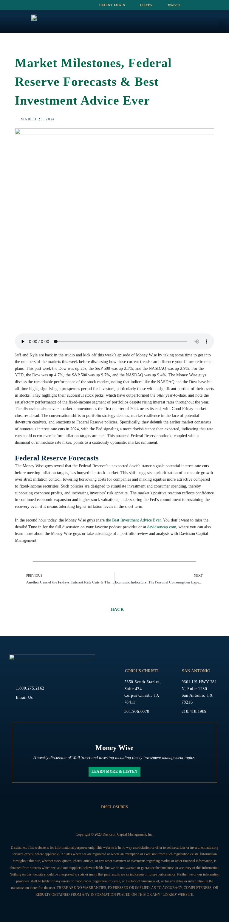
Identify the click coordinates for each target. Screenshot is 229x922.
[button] (222, 23)
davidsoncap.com (161, 527)
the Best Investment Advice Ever (133, 520)
